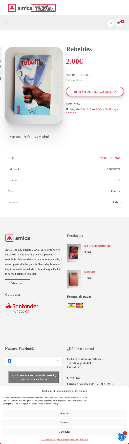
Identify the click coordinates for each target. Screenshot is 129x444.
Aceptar (64, 413)
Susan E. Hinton (110, 158)
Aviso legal (83, 439)
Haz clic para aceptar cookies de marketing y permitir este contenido (33, 377)
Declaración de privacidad (67, 439)
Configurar (64, 431)
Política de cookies (48, 439)
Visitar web (17, 283)
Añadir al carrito (97, 91)
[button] (122, 437)
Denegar (64, 422)
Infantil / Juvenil (89, 109)
